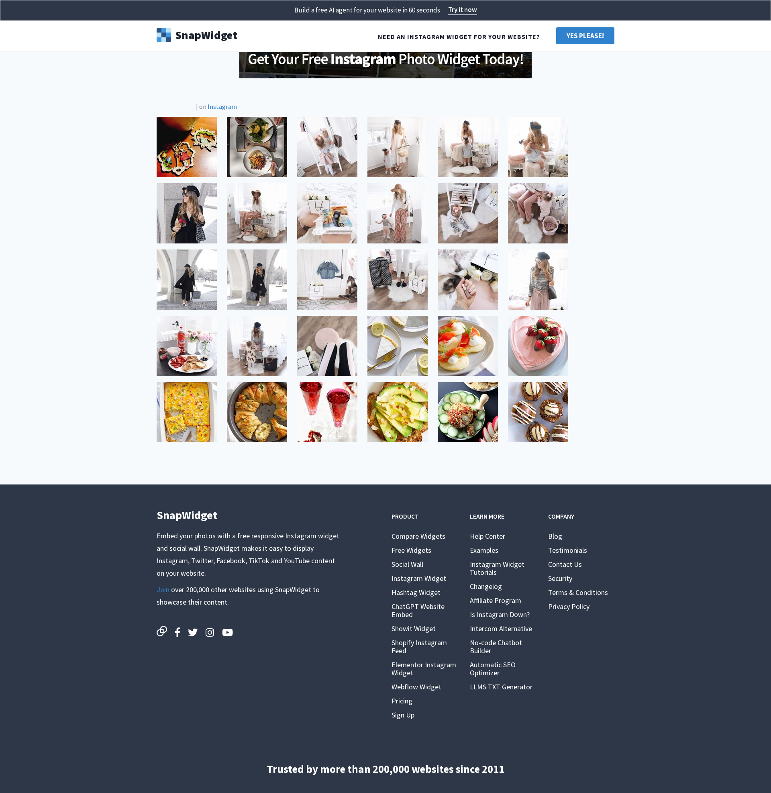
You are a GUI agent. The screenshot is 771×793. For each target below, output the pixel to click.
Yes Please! (585, 35)
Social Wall (407, 564)
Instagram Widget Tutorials (497, 568)
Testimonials (567, 550)
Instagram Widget (419, 578)
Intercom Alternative (501, 628)
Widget (206, 34)
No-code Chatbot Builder (496, 646)
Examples (484, 550)
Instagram (222, 106)
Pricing (402, 700)
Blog (555, 536)
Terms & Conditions (578, 592)
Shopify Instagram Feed (419, 646)
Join (163, 589)
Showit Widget (414, 628)
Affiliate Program (495, 600)
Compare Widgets (418, 536)
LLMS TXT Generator (501, 686)
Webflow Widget (416, 686)
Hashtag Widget (416, 592)
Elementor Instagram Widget (424, 668)
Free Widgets (411, 550)
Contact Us (565, 564)
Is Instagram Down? (500, 614)
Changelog (486, 586)
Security (560, 578)
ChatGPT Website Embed (418, 610)
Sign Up (403, 714)
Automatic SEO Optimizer (493, 668)
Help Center (487, 536)
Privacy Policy (568, 606)
